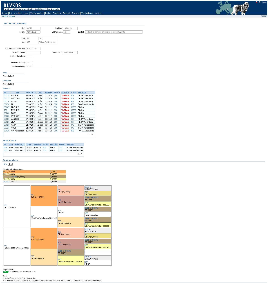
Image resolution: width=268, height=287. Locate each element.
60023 (6, 125)
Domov (5, 13)
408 (72, 104)
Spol (40, 92)
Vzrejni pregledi (37, 13)
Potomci (66, 13)
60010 (6, 131)
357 (61, 147)
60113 (6, 98)
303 (5, 174)
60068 (6, 113)
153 (5, 110)
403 (5, 150)
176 (59, 189)
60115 (6, 95)
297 (59, 211)
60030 (6, 119)
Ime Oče (65, 92)
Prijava (264, 2)
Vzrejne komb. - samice (91, 13)
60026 (6, 122)
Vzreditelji (18, 13)
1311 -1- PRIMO (10, 177)
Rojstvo (29, 92)
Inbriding (48, 92)
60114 (6, 101)
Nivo (5, 164)
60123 (6, 128)
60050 (6, 104)
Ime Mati (82, 92)
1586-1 (6, 182)
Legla (26, 13)
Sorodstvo (57, 13)
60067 (6, 107)
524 (32, 216)
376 (72, 125)
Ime (17, 92)
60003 (73, 107)
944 (86, 262)
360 (44, 147)
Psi (10, 13)
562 (5, 172)
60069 (6, 116)
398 (55, 95)
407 (72, 95)
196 (5, 179)
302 (59, 200)
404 (5, 147)
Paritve (48, 13)
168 (86, 213)
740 (86, 192)
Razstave (76, 13)
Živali (4, 16)
